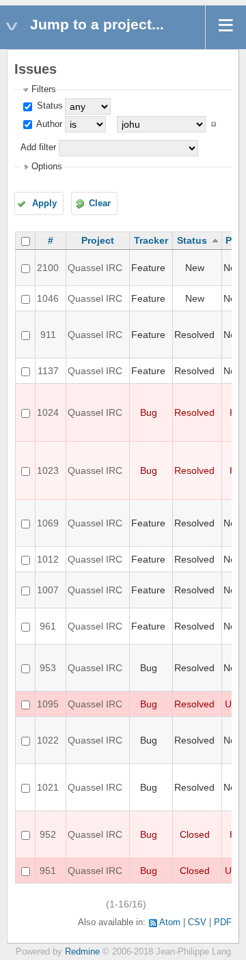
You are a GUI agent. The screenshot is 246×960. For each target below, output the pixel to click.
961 (48, 626)
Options (46, 166)
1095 (48, 703)
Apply (44, 203)
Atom (169, 922)
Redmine (82, 952)
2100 (48, 267)
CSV (197, 922)
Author (48, 124)
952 (48, 834)
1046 (48, 298)
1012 (48, 559)
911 (48, 334)
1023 (48, 470)
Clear (100, 203)
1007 (48, 589)
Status (48, 106)
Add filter (38, 147)
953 (48, 667)
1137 (48, 370)
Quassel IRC (95, 267)
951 (48, 870)
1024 (48, 412)
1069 (48, 523)
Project (97, 240)
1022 (48, 740)
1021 (48, 787)
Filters (43, 89)
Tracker (151, 240)
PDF (223, 922)
